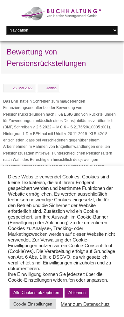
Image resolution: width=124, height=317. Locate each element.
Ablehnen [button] (77, 292)
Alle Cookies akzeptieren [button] (36, 292)
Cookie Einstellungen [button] (32, 304)
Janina (51, 88)
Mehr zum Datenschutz (85, 304)
